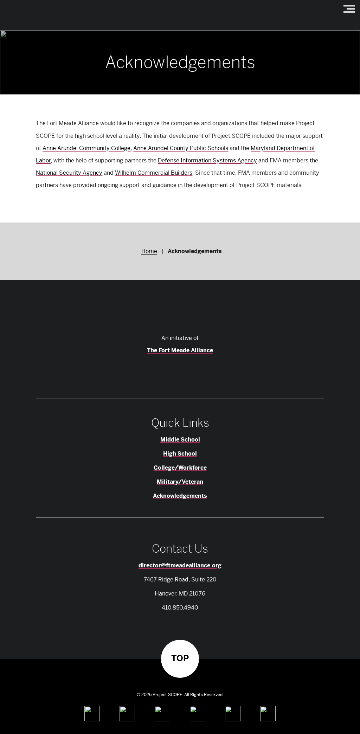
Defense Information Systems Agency (207, 160)
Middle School (180, 439)
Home (149, 251)
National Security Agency (69, 172)
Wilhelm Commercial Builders (153, 172)
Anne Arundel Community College (86, 148)
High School (180, 453)
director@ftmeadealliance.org (180, 565)
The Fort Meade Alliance (180, 350)
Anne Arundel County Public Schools (180, 148)
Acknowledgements (180, 496)
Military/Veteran (180, 481)
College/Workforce (180, 467)
